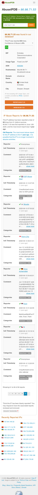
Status (18, 487)
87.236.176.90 (28, 459)
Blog (3, 485)
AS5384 (20, 66)
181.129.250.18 (28, 435)
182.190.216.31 (9, 435)
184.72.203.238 (28, 431)
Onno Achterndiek (23, 270)
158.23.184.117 (28, 451)
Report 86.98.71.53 (19, 102)
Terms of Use (24, 480)
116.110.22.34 (9, 443)
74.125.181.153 (28, 447)
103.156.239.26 (9, 453)
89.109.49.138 (9, 459)
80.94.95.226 (8, 445)
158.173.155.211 (29, 423)
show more (30, 166)
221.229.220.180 (10, 451)
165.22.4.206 (8, 437)
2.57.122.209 (27, 427)
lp (24, 327)
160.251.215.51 (28, 439)
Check (31, 25)
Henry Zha (25, 236)
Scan (25, 303)
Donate (24, 487)
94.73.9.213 (27, 443)
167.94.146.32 (9, 421)
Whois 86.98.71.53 (19, 107)
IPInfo (20, 96)
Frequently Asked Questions (23, 485)
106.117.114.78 (9, 427)
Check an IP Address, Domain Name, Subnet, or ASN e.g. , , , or (19, 18)
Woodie (26, 204)
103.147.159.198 (29, 455)
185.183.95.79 (9, 429)
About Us (10, 485)
